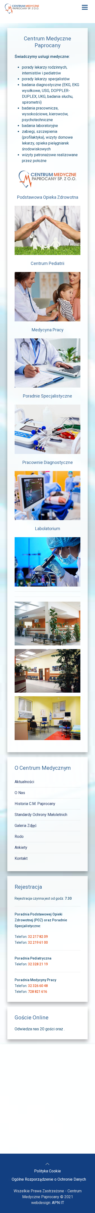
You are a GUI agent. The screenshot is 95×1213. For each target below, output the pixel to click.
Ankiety (21, 847)
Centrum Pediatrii (47, 263)
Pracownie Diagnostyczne (47, 462)
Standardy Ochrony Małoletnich (41, 814)
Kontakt (21, 858)
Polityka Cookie (47, 1171)
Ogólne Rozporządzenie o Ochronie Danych (49, 1179)
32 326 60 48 (38, 986)
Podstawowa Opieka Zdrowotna (47, 197)
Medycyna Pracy (48, 329)
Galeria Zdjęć (26, 825)
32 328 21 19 (38, 964)
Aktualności (24, 781)
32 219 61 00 (38, 942)
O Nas (20, 792)
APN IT (58, 1202)
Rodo (19, 836)
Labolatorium (47, 528)
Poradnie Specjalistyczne (47, 395)
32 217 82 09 (38, 937)
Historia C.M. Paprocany (35, 803)
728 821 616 (37, 992)
